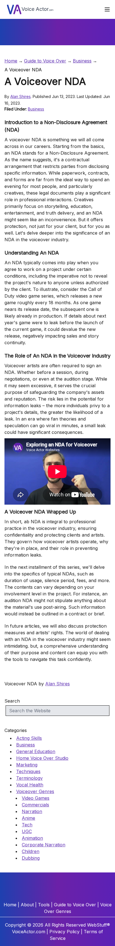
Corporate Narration (43, 844)
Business (82, 61)
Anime (28, 818)
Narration (32, 811)
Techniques (28, 771)
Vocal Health (29, 785)
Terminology (29, 778)
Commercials (35, 804)
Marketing (26, 765)
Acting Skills (29, 738)
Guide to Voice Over (45, 61)
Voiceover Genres (35, 791)
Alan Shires (20, 96)
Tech (27, 824)
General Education (35, 751)
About (27, 904)
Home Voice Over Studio (42, 758)
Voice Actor (37, 9)
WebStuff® (98, 925)
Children (30, 851)
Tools (44, 904)
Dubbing (31, 858)
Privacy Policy (64, 931)
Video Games (35, 798)
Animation (32, 838)
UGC (27, 831)
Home (10, 61)
